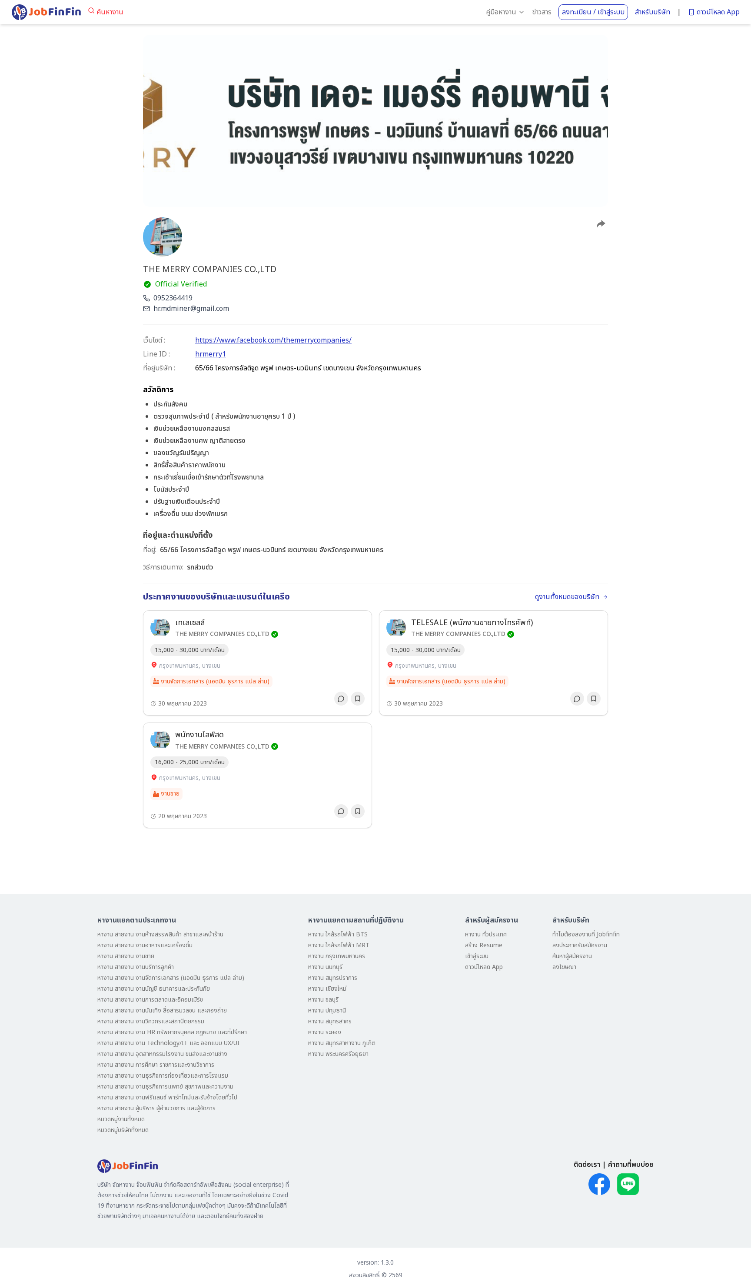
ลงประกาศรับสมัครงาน (579, 945)
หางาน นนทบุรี (325, 967)
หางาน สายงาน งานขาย (125, 956)
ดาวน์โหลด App (718, 12)
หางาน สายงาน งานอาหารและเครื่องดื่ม (145, 945)
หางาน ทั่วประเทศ (486, 934)
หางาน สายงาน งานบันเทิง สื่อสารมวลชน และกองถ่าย (162, 1010)
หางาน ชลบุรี (323, 999)
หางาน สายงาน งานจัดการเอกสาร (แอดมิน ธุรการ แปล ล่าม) (170, 977)
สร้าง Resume (483, 945)
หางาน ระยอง (324, 1032)
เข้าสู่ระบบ (476, 956)
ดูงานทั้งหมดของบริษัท (567, 597)
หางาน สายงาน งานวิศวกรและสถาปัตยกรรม (150, 1021)
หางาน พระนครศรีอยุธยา (338, 1054)
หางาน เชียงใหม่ (327, 988)
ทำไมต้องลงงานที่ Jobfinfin (586, 934)
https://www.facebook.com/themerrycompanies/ (273, 340)
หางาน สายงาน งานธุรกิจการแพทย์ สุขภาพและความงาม (165, 1086)
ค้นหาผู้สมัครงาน (572, 956)
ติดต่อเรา (587, 1164)
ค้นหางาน (109, 12)
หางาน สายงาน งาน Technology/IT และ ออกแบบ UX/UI (168, 1043)
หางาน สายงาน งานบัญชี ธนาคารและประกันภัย (153, 988)
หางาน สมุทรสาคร (330, 1021)
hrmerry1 (210, 354)
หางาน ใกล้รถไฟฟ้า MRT (338, 945)
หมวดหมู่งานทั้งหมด (121, 1119)
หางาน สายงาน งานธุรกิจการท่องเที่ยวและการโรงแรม (162, 1075)
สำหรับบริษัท (652, 12)
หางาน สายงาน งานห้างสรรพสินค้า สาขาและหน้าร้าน (160, 934)
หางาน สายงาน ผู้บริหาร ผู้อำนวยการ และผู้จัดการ (156, 1108)
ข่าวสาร (542, 12)
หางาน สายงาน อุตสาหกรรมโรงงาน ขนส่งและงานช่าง (162, 1054)
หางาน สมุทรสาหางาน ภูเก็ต (342, 1043)
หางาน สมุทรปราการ (332, 977)
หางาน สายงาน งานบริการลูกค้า (135, 967)
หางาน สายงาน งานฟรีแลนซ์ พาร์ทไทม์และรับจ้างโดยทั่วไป (167, 1097)
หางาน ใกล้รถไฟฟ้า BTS (338, 934)
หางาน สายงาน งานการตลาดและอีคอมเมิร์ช (150, 999)
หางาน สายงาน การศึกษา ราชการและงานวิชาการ (155, 1064)
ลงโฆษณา (564, 967)
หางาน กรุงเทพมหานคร (336, 956)
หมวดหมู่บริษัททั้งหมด (123, 1130)
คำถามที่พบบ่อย (631, 1164)
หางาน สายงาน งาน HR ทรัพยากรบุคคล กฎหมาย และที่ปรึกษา (172, 1032)
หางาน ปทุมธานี (327, 1010)
